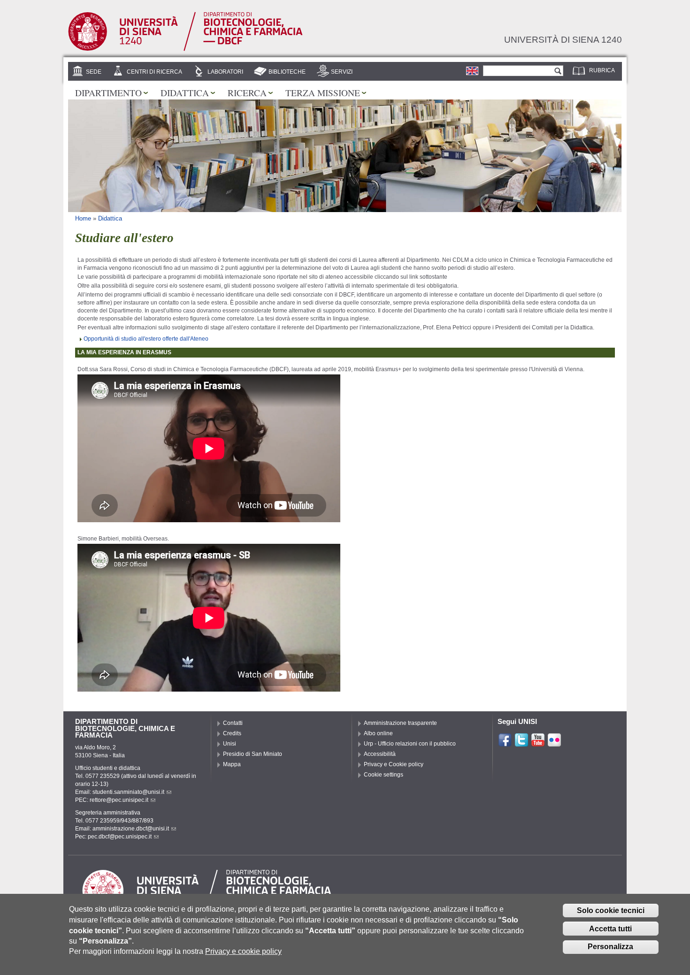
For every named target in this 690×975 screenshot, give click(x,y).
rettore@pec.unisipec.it (119, 800)
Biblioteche (287, 72)
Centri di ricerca (154, 72)
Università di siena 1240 (563, 39)
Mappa (232, 764)
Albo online (378, 733)
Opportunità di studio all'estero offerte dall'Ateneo (146, 338)
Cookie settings (383, 774)
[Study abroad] (472, 71)
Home (83, 218)
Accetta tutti (610, 929)
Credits (232, 733)
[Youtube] (537, 743)
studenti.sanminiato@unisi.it (128, 792)
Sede (93, 72)
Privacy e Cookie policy (393, 764)
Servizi (342, 72)
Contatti (233, 723)
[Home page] (185, 49)
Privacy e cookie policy (243, 951)
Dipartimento (108, 92)
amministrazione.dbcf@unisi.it (130, 828)
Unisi (229, 743)
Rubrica (602, 70)
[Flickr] (554, 743)
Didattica (185, 92)
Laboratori (225, 72)
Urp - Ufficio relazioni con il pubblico (410, 743)
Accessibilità (380, 754)
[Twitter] (521, 743)
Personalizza (610, 947)
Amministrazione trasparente (400, 723)
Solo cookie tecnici (610, 910)
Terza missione (322, 92)
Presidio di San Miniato (252, 754)
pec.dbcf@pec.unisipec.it (120, 836)
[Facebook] (505, 743)
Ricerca (247, 92)
